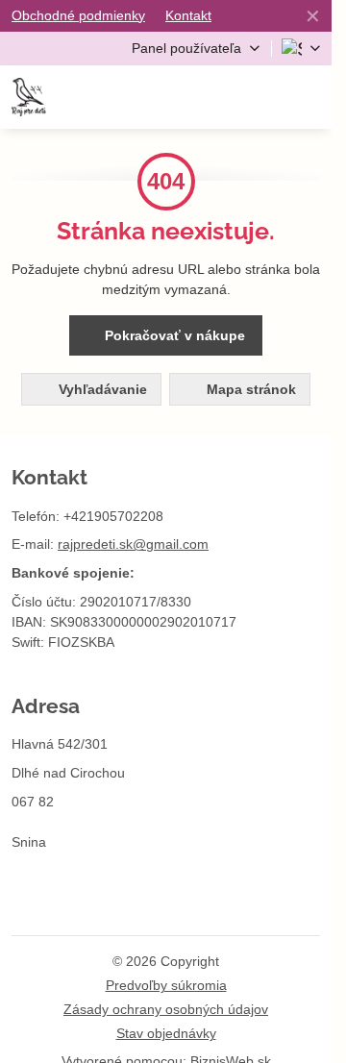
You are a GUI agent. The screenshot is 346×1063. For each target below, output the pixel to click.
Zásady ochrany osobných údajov (165, 1009)
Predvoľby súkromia (166, 985)
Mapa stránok (249, 389)
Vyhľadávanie (101, 389)
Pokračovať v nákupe (173, 335)
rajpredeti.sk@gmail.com (133, 544)
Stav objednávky (166, 1033)
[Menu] (308, 97)
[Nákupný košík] (261, 97)
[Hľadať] (214, 97)
